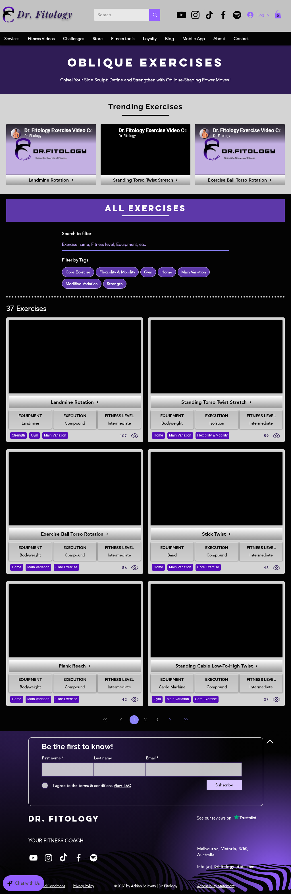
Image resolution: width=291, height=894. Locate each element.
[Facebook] (223, 14)
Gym (148, 272)
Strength (115, 283)
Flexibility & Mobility (117, 272)
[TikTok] (209, 14)
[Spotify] (237, 14)
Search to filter (76, 233)
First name (51, 758)
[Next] (170, 719)
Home (166, 272)
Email (150, 758)
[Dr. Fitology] (8, 15)
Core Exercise (78, 272)
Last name (103, 758)
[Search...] (154, 15)
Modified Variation (82, 283)
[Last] (186, 719)
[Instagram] (195, 14)
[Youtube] (181, 14)
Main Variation (193, 272)
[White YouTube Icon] (33, 858)
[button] (278, 14)
